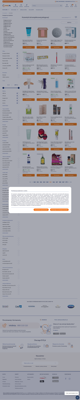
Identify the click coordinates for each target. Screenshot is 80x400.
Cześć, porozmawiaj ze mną (72, 393)
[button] (77, 397)
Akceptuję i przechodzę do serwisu (59, 209)
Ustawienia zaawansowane (41, 209)
